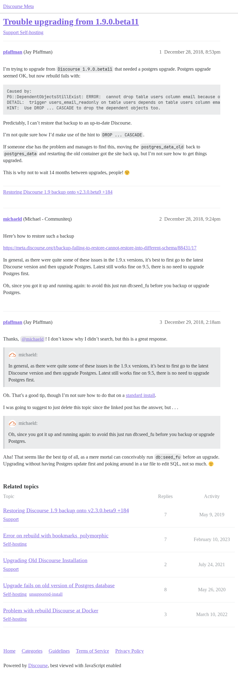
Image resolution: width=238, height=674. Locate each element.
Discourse (38, 665)
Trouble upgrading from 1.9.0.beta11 (71, 21)
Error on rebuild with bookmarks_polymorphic (55, 535)
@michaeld (33, 339)
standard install (140, 395)
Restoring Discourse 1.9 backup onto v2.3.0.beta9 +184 (57, 192)
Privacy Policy (129, 651)
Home (9, 651)
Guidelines (59, 651)
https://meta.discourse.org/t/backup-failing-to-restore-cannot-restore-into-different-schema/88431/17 (99, 247)
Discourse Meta (18, 6)
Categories (32, 651)
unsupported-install (46, 594)
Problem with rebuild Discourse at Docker (50, 610)
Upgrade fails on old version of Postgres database (59, 585)
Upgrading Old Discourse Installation (45, 560)
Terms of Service (92, 651)
